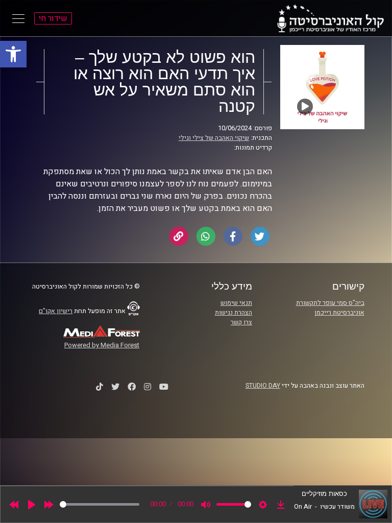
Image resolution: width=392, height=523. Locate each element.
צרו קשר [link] (241, 322)
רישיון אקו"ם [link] (55, 311)
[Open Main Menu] (18, 18)
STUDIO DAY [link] (263, 385)
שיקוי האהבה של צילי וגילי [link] (214, 137)
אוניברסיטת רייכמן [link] (339, 312)
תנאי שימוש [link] (236, 302)
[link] (13, 54)
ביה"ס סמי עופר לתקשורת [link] (330, 302)
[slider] (99, 504)
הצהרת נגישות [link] (233, 312)
